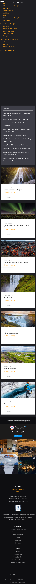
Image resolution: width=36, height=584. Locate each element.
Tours (19, 6)
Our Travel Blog (18, 534)
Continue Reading (9, 192)
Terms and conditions (18, 532)
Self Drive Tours (8, 33)
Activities (6, 13)
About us (6, 42)
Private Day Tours (8, 31)
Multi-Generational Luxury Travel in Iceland (15, 119)
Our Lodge (6, 8)
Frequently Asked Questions (18, 529)
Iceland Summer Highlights (13, 190)
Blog (4, 15)
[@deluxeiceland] (12, 427)
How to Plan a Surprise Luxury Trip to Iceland (16, 148)
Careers (18, 537)
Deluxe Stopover (9, 404)
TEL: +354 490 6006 (18, 489)
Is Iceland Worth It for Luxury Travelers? (14, 135)
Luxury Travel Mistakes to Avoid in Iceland (15, 145)
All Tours (6, 26)
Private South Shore (10, 298)
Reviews (18, 540)
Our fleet (5, 44)
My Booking (18, 543)
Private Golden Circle (11, 333)
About (19, 18)
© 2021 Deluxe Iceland (7, 50)
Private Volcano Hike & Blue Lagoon (16, 262)
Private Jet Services (9, 46)
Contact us (6, 20)
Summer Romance (10, 368)
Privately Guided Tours (10, 28)
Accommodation (8, 10)
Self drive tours (18, 554)
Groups (5, 36)
